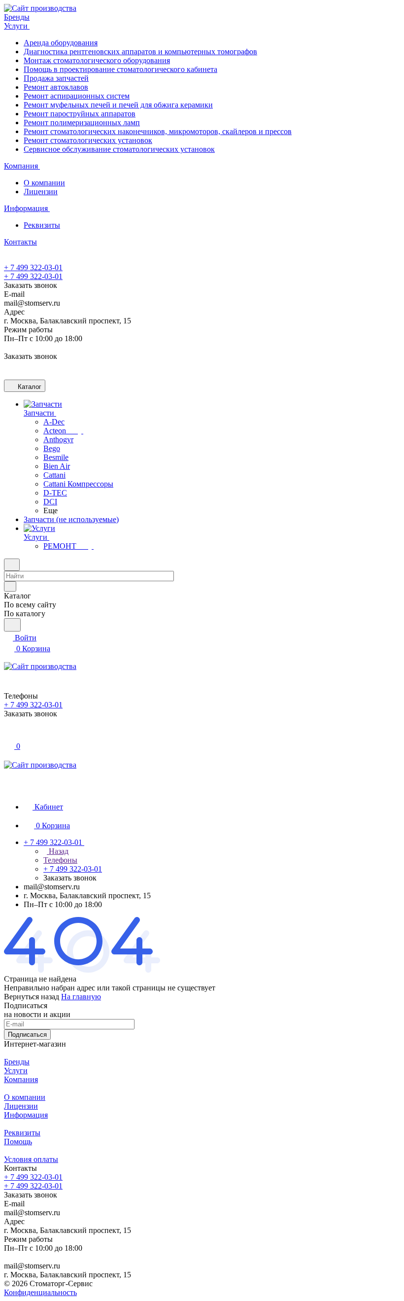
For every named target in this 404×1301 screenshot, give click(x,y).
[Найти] (12, 625)
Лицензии (41, 191)
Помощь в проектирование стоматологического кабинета (120, 69)
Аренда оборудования (61, 42)
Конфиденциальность (40, 1292)
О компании (44, 182)
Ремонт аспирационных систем (77, 96)
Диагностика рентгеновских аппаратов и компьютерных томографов (140, 51)
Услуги (16, 1070)
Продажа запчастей (56, 78)
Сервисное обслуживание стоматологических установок (119, 149)
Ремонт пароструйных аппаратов (79, 113)
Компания (21, 1079)
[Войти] (8, 735)
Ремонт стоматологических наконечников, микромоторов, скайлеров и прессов (158, 131)
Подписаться (27, 1034)
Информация (26, 1115)
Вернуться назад (31, 996)
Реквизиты (42, 225)
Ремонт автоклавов (56, 87)
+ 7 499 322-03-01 (33, 267)
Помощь (18, 1141)
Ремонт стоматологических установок (88, 140)
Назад (57, 851)
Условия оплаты (31, 1159)
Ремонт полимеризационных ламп (82, 122)
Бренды (17, 1061)
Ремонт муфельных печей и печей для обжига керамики (118, 105)
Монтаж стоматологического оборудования (97, 60)
